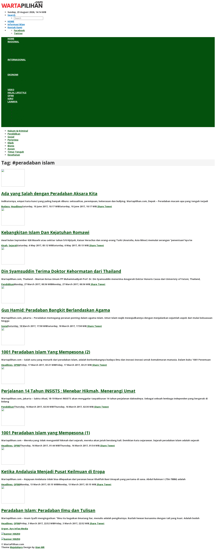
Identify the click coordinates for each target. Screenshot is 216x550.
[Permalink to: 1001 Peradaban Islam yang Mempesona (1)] (13, 424)
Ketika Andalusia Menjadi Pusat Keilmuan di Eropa (53, 471)
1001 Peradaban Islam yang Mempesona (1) (45, 433)
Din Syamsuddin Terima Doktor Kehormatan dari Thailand (61, 271)
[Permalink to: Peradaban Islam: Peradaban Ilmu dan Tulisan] (13, 502)
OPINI (17, 364)
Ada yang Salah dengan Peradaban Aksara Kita (49, 193)
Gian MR (39, 547)
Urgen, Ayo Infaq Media (14, 528)
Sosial (4, 326)
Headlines (16, 206)
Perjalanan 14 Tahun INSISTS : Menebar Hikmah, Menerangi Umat (68, 391)
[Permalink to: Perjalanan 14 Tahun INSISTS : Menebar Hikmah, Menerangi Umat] (13, 383)
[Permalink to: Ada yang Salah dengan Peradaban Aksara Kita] (13, 185)
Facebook (19, 30)
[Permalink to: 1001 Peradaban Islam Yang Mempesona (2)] (13, 344)
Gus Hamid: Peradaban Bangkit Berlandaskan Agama (55, 310)
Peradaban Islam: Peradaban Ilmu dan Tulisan (48, 510)
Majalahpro (16, 547)
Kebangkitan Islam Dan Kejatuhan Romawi (45, 232)
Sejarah (13, 245)
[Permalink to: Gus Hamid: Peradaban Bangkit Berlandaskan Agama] (13, 302)
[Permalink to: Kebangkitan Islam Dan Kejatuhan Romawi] (13, 224)
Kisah (4, 245)
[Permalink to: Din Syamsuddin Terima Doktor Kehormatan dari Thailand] (13, 263)
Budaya (5, 206)
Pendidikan (7, 284)
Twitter (18, 33)
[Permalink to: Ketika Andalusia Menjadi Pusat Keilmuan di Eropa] (13, 463)
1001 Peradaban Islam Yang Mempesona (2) (45, 352)
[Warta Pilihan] (22, 6)
